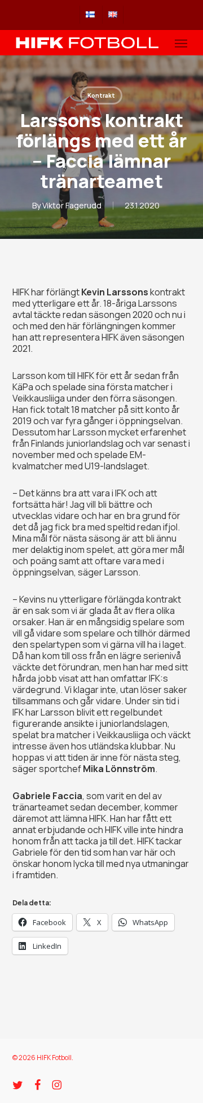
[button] (181, 43)
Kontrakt (101, 95)
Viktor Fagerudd (72, 205)
